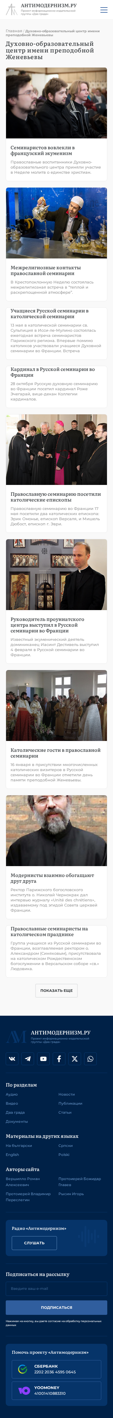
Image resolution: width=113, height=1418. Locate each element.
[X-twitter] (74, 1058)
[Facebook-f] (59, 1058)
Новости (66, 1094)
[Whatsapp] (90, 1058)
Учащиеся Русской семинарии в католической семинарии (50, 313)
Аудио (12, 1094)
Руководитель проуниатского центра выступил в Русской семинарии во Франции (47, 624)
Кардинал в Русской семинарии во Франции (53, 371)
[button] (56, 991)
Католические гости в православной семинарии (56, 752)
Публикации (70, 1103)
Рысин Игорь (71, 1194)
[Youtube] (43, 1058)
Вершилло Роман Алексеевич (23, 1181)
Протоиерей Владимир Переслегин (28, 1197)
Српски (65, 1145)
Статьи (64, 1112)
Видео (12, 1103)
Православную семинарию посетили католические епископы (56, 496)
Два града (15, 1112)
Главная (14, 30)
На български (19, 1145)
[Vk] (12, 1058)
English (12, 1154)
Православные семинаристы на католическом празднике (49, 931)
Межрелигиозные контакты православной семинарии (46, 270)
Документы (17, 1121)
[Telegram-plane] (27, 1058)
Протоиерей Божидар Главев (79, 1181)
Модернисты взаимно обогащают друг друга (52, 877)
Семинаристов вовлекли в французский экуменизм (43, 150)
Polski (63, 1154)
